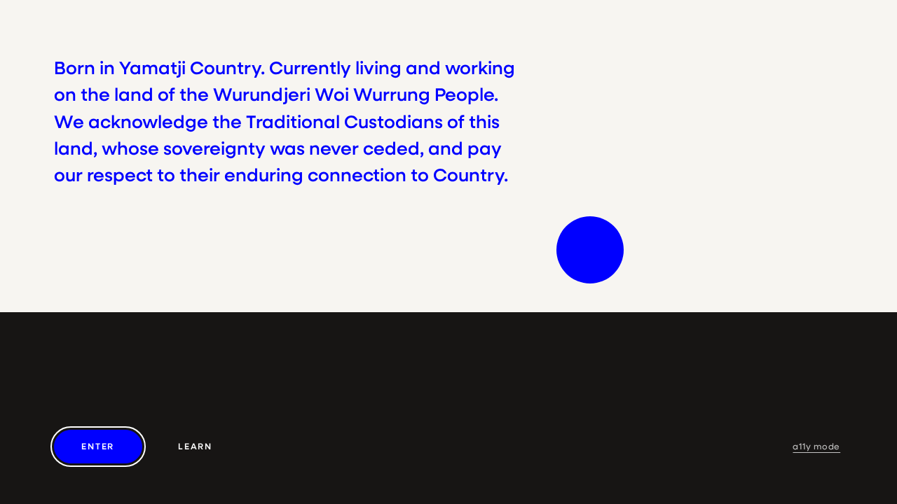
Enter (97, 446)
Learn (195, 446)
